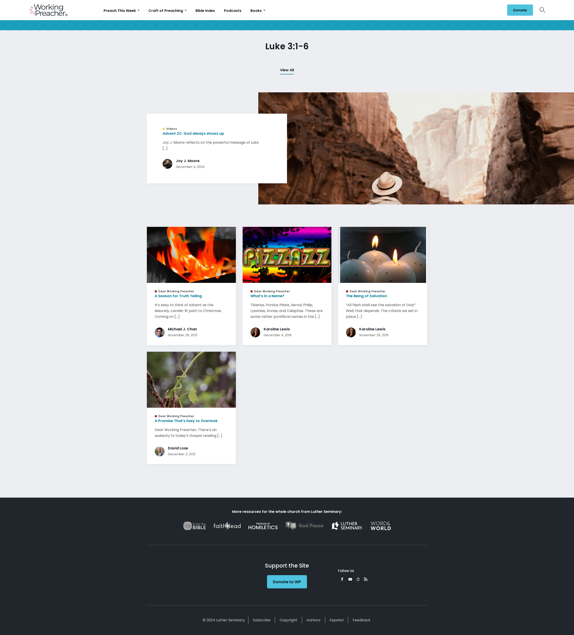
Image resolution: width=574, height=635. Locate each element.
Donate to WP (287, 582)
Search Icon (542, 10)
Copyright (288, 620)
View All (287, 70)
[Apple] (358, 579)
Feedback (361, 620)
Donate (520, 10)
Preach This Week (120, 10)
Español (337, 620)
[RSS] (366, 579)
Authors (313, 620)
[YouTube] (350, 579)
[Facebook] (342, 579)
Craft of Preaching (166, 10)
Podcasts (232, 10)
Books (256, 10)
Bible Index (205, 10)
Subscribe (261, 620)
